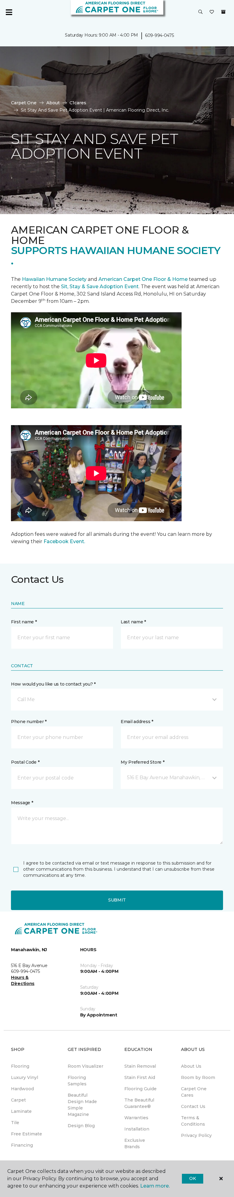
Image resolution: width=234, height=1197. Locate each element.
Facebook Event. (64, 541)
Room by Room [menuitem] (198, 1077)
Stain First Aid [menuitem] (139, 1077)
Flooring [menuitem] (20, 1066)
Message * (22, 803)
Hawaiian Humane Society (54, 279)
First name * (24, 622)
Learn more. (155, 1186)
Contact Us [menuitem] (193, 1106)
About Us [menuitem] (191, 1066)
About (53, 103)
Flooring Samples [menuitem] (77, 1081)
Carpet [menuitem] (18, 1100)
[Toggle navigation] (9, 12)
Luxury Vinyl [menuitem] (24, 1077)
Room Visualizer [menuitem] (85, 1066)
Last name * (133, 622)
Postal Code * (25, 762)
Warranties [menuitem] (136, 1117)
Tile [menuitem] (15, 1122)
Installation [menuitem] (136, 1129)
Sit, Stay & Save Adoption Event (100, 286)
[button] (200, 12)
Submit (117, 900)
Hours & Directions (22, 980)
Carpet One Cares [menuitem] (194, 1092)
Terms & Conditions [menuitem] (193, 1121)
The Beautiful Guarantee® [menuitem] (139, 1103)
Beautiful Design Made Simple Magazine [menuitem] (82, 1104)
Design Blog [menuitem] (81, 1125)
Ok (192, 1178)
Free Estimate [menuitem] (26, 1134)
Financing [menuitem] (22, 1145)
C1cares (77, 103)
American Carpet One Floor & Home (143, 279)
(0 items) (223, 12)
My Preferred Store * (142, 762)
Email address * (137, 721)
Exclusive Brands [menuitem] (134, 1143)
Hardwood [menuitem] (22, 1088)
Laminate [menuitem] (21, 1111)
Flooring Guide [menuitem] (140, 1088)
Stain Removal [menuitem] (140, 1066)
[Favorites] (212, 12)
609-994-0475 (159, 35)
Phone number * (29, 721)
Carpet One (24, 103)
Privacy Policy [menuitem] (196, 1135)
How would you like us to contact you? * (53, 684)
